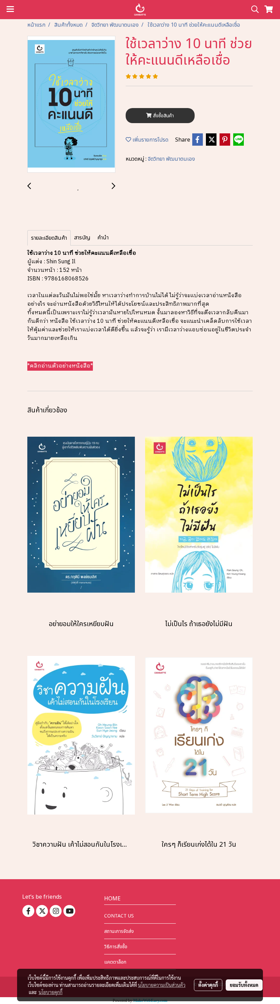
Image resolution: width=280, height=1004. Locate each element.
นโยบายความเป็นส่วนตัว (161, 985)
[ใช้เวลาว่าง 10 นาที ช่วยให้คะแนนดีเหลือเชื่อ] (71, 104)
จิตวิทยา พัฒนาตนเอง (171, 159)
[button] (253, 9)
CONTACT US (119, 916)
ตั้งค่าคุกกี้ (208, 985)
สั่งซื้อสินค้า (163, 115)
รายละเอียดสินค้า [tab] (49, 238)
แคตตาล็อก (115, 962)
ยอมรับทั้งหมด (244, 985)
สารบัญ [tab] (82, 238)
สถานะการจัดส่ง (119, 931)
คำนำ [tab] (103, 238)
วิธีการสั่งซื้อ (115, 946)
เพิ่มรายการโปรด (149, 140)
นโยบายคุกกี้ (50, 992)
